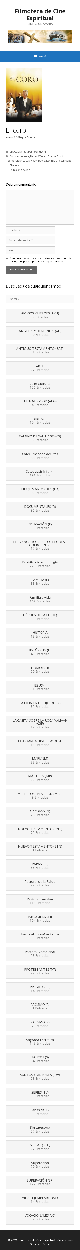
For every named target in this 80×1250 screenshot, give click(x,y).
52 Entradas (40, 705)
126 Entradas (40, 385)
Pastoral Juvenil (37, 151)
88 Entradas (40, 456)
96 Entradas (40, 508)
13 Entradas (40, 743)
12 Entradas (40, 724)
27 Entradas (40, 368)
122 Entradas (40, 1182)
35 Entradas (40, 526)
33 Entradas (40, 760)
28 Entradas (40, 954)
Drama (52, 156)
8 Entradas (40, 438)
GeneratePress (40, 1244)
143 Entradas (40, 1042)
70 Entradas (40, 1165)
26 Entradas (40, 813)
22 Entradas (40, 778)
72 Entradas (40, 831)
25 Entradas (40, 1077)
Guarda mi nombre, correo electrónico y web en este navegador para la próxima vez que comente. (41, 259)
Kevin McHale (54, 160)
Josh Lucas (23, 160)
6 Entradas (40, 315)
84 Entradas (40, 1059)
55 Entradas (40, 866)
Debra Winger (38, 156)
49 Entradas (40, 652)
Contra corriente (19, 156)
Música (67, 160)
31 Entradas (40, 687)
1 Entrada (40, 848)
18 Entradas (40, 634)
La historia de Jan (20, 169)
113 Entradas (40, 901)
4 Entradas (40, 403)
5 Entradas (40, 1112)
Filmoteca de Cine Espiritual (40, 14)
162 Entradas (40, 599)
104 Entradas (40, 421)
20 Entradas (40, 333)
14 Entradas (40, 989)
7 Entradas (40, 1024)
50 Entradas (40, 1094)
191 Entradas (40, 473)
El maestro (16, 165)
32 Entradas (40, 1217)
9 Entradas (40, 796)
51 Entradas (40, 350)
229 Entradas (40, 564)
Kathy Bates (38, 160)
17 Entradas (40, 545)
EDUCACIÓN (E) (18, 151)
